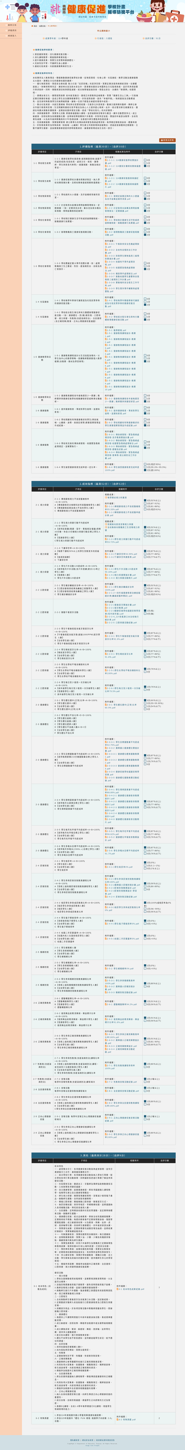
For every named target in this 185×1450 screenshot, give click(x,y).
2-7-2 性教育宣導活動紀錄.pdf (122, 1082)
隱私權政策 (75, 1440)
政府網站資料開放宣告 (105, 1440)
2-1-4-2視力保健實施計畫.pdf (121, 575)
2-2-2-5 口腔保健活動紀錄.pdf (122, 623)
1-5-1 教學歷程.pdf (116, 330)
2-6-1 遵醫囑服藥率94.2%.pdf (122, 1004)
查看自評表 (168, 140)
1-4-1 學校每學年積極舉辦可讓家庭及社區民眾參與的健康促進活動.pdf (122, 303)
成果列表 (42, 26)
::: (1, 20)
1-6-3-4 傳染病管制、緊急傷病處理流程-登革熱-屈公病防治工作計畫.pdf (122, 455)
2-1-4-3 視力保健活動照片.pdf (122, 578)
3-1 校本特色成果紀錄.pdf (131, 1289)
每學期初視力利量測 (117, 498)
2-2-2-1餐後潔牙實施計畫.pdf (121, 605)
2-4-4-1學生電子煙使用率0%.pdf (123, 924)
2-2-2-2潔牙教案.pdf (117, 608)
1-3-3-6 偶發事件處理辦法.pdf (122, 274)
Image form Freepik (92, 1445)
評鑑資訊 (12, 30)
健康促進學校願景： (45, 49)
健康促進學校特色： (45, 73)
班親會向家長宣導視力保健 (120, 524)
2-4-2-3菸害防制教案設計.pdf (121, 888)
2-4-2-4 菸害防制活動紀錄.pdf (122, 897)
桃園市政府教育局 (97, 17)
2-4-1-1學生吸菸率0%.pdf (120, 867)
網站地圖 (83, 17)
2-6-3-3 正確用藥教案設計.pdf (122, 1046)
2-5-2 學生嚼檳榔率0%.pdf (120, 969)
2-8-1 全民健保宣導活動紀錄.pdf (123, 1091)
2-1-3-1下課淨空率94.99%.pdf (122, 554)
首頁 (35, 26)
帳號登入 (12, 35)
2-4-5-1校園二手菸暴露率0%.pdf (123, 939)
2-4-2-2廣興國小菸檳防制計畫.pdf (123, 885)
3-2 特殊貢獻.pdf (127, 1420)
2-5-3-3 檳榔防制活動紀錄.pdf (122, 992)
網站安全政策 (87, 1440)
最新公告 (12, 25)
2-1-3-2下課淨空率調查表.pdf (121, 557)
